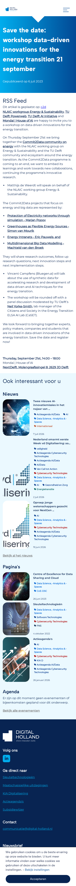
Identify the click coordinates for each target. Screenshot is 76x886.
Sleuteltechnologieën (19, 777)
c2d (43, 107)
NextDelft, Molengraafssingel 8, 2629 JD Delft (36, 367)
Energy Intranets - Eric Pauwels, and (34, 237)
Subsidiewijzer (13, 809)
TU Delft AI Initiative (42, 116)
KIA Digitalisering (15, 793)
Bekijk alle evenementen (21, 710)
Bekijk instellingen (37, 869)
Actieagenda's (13, 801)
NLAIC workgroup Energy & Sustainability (33, 111)
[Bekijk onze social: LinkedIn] (6, 758)
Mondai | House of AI (18, 120)
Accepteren (38, 879)
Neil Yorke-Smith (19, 306)
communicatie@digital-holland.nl (27, 828)
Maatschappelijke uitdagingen (25, 785)
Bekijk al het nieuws (17, 555)
